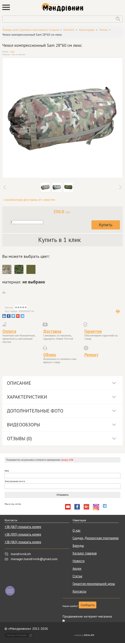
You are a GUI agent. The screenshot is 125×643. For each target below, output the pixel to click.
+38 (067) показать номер (23, 527)
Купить (105, 224)
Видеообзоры (23, 424)
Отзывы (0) (19, 438)
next (120, 187)
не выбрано (33, 282)
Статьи (77, 576)
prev (4, 187)
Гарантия (93, 331)
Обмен (49, 354)
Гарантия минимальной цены (94, 584)
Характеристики (27, 397)
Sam (12, 51)
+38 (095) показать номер (23, 534)
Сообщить (88, 605)
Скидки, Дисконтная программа (96, 538)
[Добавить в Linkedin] (4, 316)
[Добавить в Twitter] (13, 316)
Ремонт (91, 354)
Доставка (52, 331)
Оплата (9, 331)
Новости (79, 561)
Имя (7, 470)
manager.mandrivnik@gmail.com (34, 559)
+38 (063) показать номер (23, 542)
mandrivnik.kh (21, 554)
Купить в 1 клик (59, 240)
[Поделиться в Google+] (18, 316)
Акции (77, 568)
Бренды (78, 546)
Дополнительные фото (35, 411)
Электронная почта (15, 481)
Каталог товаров (85, 553)
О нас (76, 530)
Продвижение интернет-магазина (87, 616)
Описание (19, 383)
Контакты (79, 591)
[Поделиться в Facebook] (9, 316)
